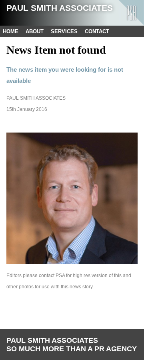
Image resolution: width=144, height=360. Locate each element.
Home (10, 31)
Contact (97, 31)
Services (64, 31)
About (35, 31)
